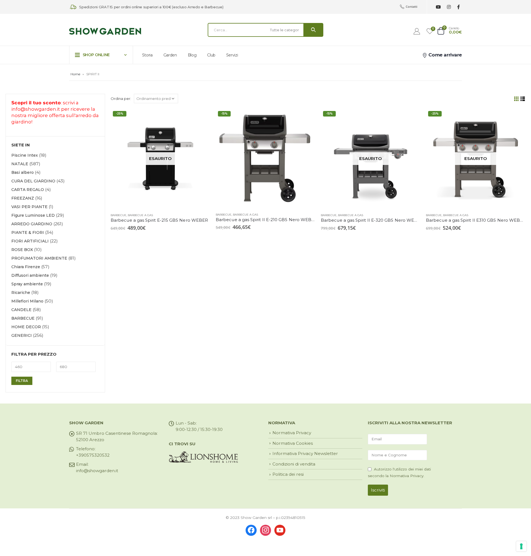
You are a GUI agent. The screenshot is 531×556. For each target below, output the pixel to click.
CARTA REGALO (27, 189)
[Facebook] (458, 7)
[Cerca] (313, 30)
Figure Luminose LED (33, 215)
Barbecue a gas (140, 215)
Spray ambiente (27, 283)
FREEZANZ (22, 198)
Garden (170, 55)
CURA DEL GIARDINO (33, 181)
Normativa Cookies (292, 443)
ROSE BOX (22, 249)
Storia (147, 55)
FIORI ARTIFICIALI (30, 241)
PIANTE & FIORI (27, 232)
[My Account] (416, 31)
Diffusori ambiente (30, 275)
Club (211, 55)
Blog (192, 55)
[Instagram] (448, 7)
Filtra (22, 381)
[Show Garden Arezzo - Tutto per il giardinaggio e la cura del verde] (105, 31)
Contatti (411, 6)
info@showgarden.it (35, 109)
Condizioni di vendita (293, 464)
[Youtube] (438, 7)
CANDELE (21, 309)
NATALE (19, 163)
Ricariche (20, 292)
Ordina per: (121, 98)
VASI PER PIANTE (29, 206)
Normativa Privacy (291, 432)
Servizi (232, 55)
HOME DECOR (26, 326)
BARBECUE (118, 215)
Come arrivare (444, 55)
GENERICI (21, 335)
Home (75, 74)
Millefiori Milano (27, 301)
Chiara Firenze (25, 266)
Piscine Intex (24, 155)
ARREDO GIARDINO (31, 223)
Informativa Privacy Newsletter (305, 453)
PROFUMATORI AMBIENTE (39, 258)
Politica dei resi (288, 474)
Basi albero (22, 172)
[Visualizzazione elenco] (522, 99)
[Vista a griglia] (516, 99)
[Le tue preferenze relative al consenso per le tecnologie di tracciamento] (521, 546)
